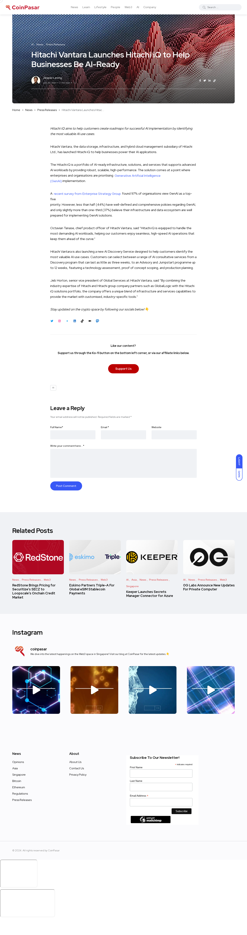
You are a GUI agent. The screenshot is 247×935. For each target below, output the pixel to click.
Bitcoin (16, 781)
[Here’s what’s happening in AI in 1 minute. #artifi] (36, 690)
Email (105, 427)
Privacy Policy (77, 775)
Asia (15, 768)
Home (16, 110)
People (115, 7)
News (74, 7)
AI (138, 7)
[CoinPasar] (22, 7)
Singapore (19, 775)
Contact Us (76, 768)
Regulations (20, 793)
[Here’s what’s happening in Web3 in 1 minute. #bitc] (94, 690)
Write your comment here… (67, 445)
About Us (75, 762)
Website (156, 427)
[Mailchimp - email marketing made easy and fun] (151, 822)
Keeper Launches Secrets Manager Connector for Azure (149, 594)
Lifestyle (100, 7)
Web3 (128, 7)
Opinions (18, 762)
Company (149, 7)
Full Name (56, 427)
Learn (86, 7)
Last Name (136, 780)
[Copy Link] (214, 81)
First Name (136, 767)
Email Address (139, 795)
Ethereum (18, 787)
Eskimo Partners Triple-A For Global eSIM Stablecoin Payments (91, 589)
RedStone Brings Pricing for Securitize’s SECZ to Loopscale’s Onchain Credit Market (34, 591)
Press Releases (47, 110)
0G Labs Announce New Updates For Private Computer (209, 587)
